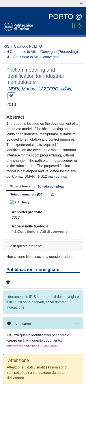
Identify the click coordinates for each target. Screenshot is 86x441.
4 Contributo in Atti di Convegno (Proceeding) (42, 52)
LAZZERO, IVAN (54, 88)
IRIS (6, 46)
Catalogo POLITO (28, 46)
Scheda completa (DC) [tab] (27, 194)
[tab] (52, 194)
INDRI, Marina (21, 88)
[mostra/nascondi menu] (81, 3)
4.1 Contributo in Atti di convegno (33, 57)
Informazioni (21, 323)
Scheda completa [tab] (51, 186)
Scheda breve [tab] (20, 186)
